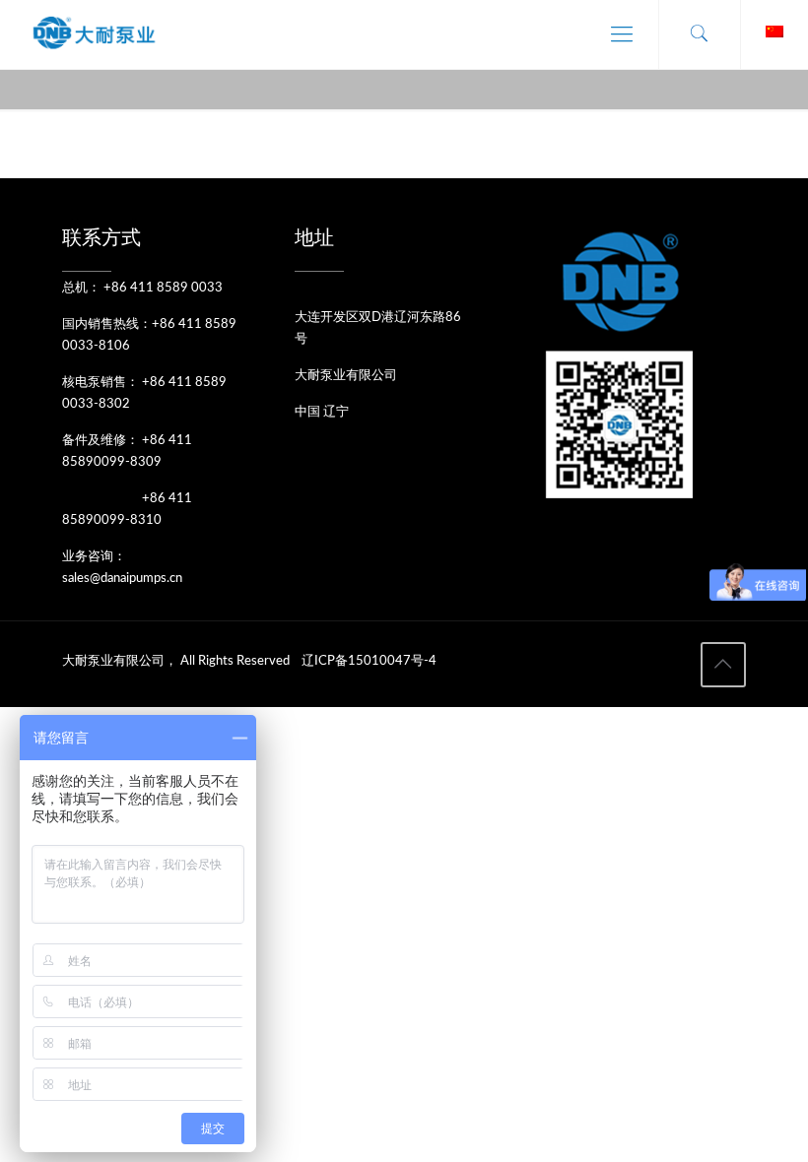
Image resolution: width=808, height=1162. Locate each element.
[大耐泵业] (94, 34)
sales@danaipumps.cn (122, 578)
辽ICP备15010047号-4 (369, 661)
